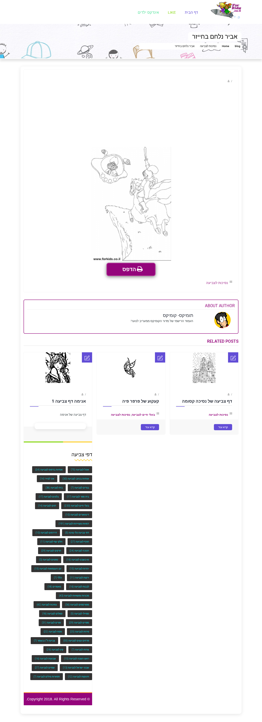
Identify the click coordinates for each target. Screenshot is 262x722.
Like (172, 12)
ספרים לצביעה (79, 620)
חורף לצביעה (80, 539)
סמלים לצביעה (52, 611)
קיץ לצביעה (54, 647)
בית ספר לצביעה (78, 494)
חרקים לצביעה (51, 548)
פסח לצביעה (53, 629)
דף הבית (191, 12)
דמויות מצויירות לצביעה (74, 521)
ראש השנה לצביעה (76, 656)
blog (237, 46)
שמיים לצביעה (45, 665)
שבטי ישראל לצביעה (76, 665)
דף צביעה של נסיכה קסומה (207, 401)
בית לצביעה (54, 485)
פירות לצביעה (79, 629)
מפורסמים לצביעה (77, 602)
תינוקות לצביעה (78, 674)
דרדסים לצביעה (46, 530)
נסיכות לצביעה (208, 46)
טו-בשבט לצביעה (77, 557)
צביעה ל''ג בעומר (44, 638)
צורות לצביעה (80, 647)
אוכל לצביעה (80, 467)
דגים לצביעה (47, 503)
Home (225, 46)
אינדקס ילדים (148, 12)
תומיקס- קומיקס (217, 81)
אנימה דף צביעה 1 (69, 401)
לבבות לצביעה (79, 584)
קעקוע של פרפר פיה (140, 401)
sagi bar (222, 394)
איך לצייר (47, 476)
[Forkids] (226, 10)
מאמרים (54, 584)
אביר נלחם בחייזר (184, 46)
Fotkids (149, 394)
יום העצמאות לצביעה (47, 566)
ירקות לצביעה (79, 575)
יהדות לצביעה (79, 566)
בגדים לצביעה (80, 485)
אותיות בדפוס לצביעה (49, 467)
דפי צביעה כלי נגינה (77, 530)
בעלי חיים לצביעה (143, 414)
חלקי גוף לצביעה (51, 539)
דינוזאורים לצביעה (77, 512)
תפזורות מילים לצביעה (46, 674)
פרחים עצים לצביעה (76, 638)
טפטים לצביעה (48, 557)
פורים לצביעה (51, 620)
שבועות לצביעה (45, 656)
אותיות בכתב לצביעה (75, 476)
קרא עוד (223, 427)
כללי (58, 575)
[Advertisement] (131, 116)
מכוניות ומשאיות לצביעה (74, 593)
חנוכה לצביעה (79, 548)
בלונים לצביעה (49, 494)
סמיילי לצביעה (80, 611)
